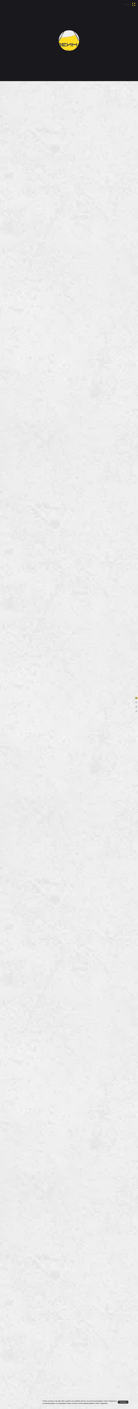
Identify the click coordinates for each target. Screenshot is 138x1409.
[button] (129, 4)
